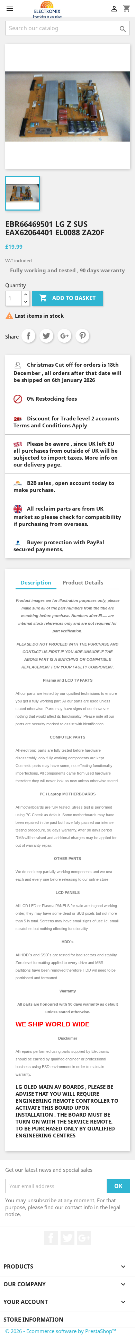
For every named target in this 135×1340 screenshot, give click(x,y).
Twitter (67, 1238)
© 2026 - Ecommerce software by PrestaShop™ (60, 1331)
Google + (84, 1238)
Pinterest (82, 336)
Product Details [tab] (83, 582)
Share (28, 336)
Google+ (64, 336)
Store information (33, 1319)
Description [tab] (36, 582)
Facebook (51, 1238)
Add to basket (67, 298)
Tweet (46, 336)
